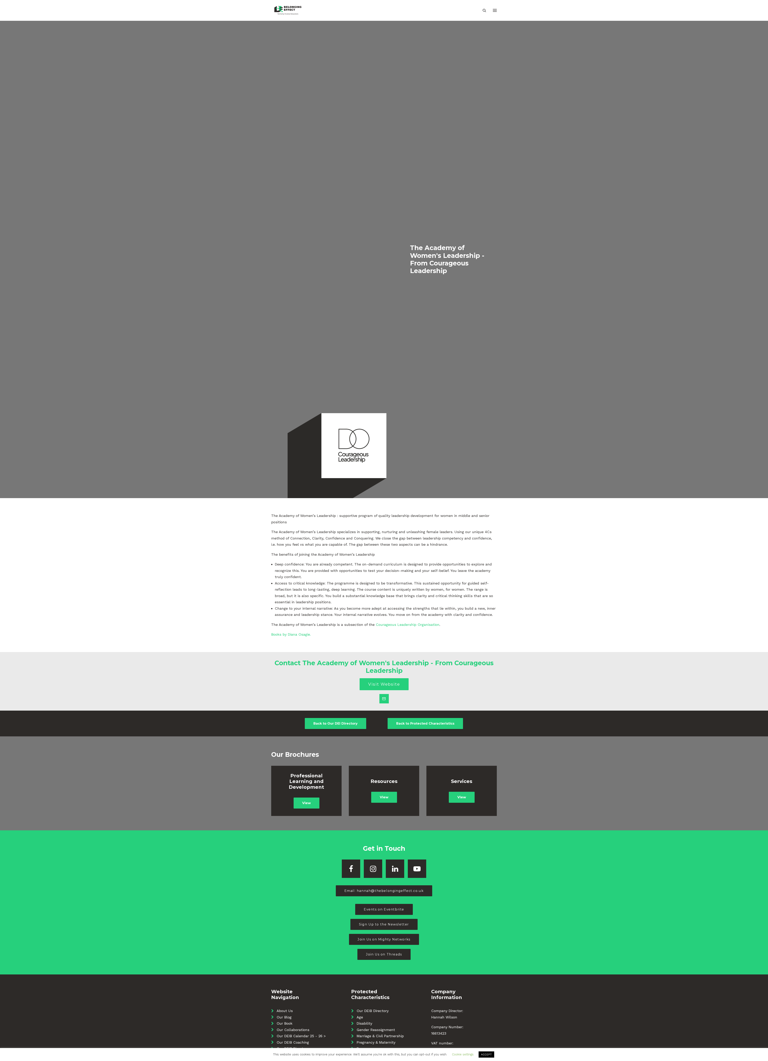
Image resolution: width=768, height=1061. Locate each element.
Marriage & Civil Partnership (380, 1036)
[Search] (482, 10)
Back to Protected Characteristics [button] (425, 723)
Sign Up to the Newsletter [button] (384, 924)
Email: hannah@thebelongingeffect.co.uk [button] (384, 891)
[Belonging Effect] (288, 10)
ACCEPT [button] (486, 1054)
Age (360, 1017)
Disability (364, 1023)
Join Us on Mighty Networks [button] (384, 939)
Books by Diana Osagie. (291, 634)
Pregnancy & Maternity (376, 1042)
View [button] (306, 803)
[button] (495, 10)
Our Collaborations (293, 1030)
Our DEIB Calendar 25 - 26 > (301, 1036)
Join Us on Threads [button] (384, 954)
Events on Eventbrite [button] (384, 909)
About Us (285, 1011)
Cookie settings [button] (463, 1054)
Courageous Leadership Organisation (407, 624)
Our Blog (284, 1017)
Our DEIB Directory (373, 1011)
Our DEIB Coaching (293, 1042)
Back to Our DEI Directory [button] (335, 723)
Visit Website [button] (384, 684)
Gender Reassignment (376, 1030)
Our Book (284, 1023)
